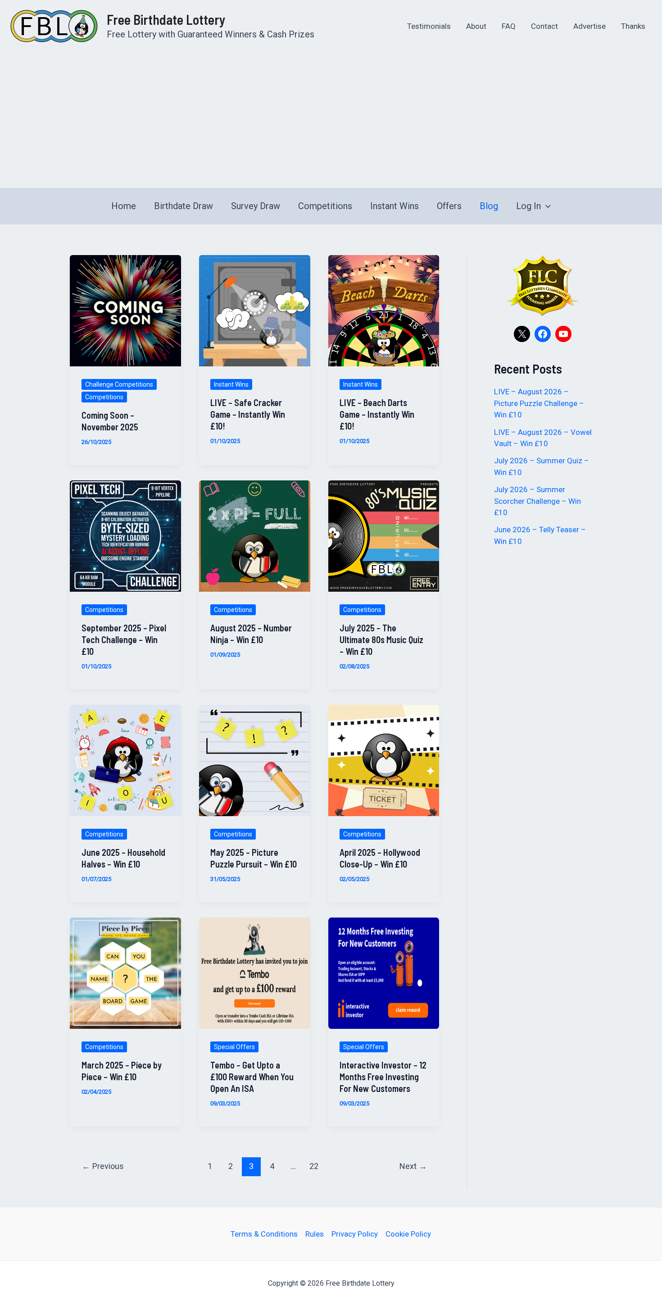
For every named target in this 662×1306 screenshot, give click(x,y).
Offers (449, 206)
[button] (546, 206)
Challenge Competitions (119, 384)
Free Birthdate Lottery (166, 19)
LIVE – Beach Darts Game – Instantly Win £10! (377, 414)
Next (413, 1166)
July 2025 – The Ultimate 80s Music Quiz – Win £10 (381, 639)
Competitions (325, 206)
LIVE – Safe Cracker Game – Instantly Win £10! (247, 414)
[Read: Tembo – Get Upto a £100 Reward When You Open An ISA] (254, 972)
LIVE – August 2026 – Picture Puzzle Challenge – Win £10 (539, 403)
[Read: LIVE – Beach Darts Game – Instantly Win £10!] (384, 310)
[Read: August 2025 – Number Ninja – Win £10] (254, 535)
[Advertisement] (331, 120)
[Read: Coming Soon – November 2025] (125, 310)
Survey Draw (255, 206)
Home (123, 206)
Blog (489, 206)
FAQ (509, 26)
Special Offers (234, 1046)
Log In (528, 206)
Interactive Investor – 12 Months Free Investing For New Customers (383, 1076)
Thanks (633, 26)
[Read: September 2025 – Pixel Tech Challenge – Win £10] (125, 535)
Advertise (589, 26)
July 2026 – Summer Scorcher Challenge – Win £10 (537, 501)
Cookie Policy (408, 1233)
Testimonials (429, 26)
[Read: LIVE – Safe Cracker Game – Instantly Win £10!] (254, 310)
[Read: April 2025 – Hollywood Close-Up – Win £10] (384, 759)
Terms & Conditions (264, 1233)
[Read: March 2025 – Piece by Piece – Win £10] (125, 972)
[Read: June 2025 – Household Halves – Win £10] (125, 759)
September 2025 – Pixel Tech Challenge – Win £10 (124, 639)
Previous (103, 1166)
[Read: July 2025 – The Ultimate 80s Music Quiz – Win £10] (384, 535)
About (476, 26)
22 (313, 1166)
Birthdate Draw (183, 206)
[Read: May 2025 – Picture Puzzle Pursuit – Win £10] (254, 759)
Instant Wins (394, 206)
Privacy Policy (354, 1233)
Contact (544, 26)
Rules (314, 1233)
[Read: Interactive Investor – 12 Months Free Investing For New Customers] (384, 972)
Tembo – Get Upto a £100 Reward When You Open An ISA (252, 1076)
